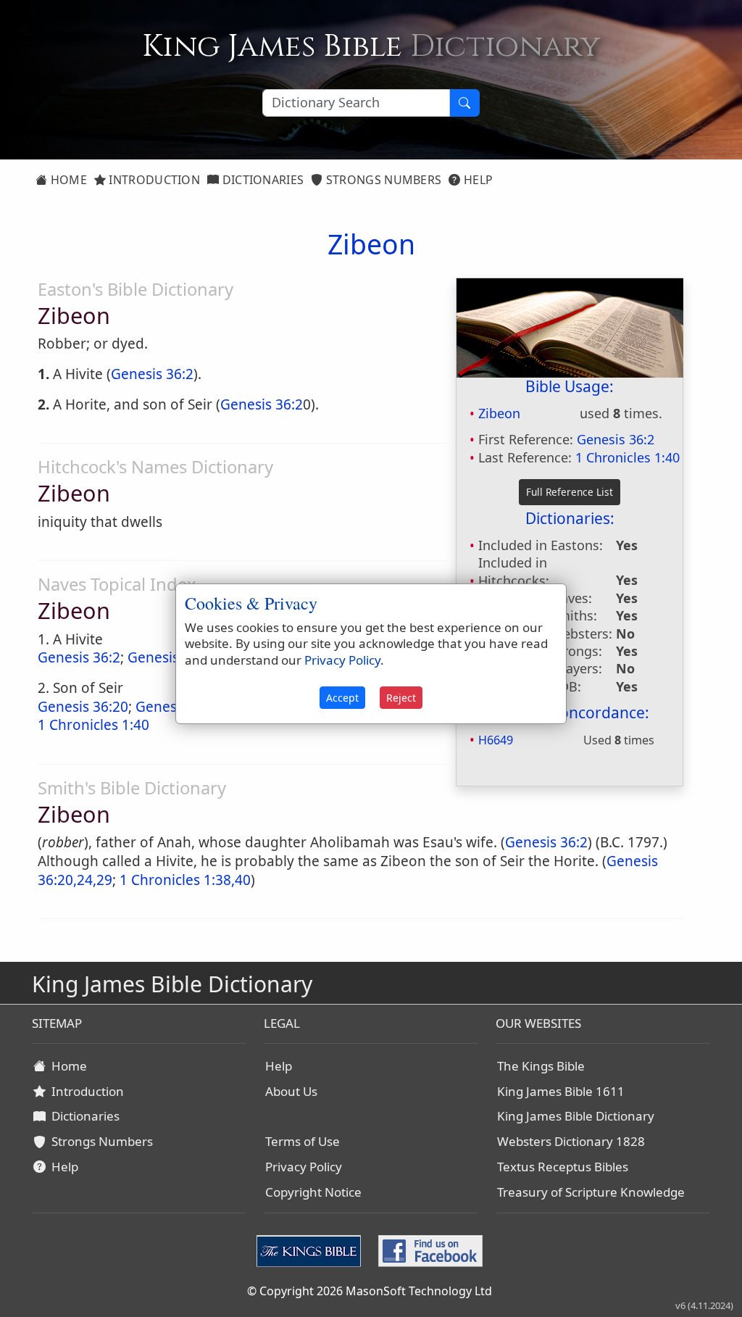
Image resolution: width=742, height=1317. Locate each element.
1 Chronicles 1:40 (627, 457)
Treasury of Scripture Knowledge (591, 1192)
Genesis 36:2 (615, 439)
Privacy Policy (303, 1166)
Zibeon (499, 413)
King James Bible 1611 (561, 1091)
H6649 (495, 740)
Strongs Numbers (382, 180)
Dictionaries (261, 180)
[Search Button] (464, 103)
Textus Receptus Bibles (562, 1166)
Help (477, 180)
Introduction (153, 180)
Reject (401, 698)
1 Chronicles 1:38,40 (185, 880)
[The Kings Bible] (312, 1250)
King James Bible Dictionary (575, 1116)
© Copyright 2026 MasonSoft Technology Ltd (369, 1291)
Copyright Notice (313, 1192)
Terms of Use (302, 1141)
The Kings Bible (541, 1066)
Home (67, 180)
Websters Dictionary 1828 (571, 1141)
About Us (291, 1091)
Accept (342, 698)
